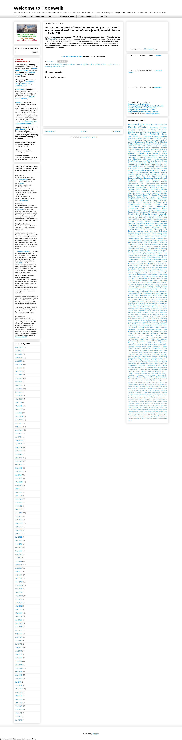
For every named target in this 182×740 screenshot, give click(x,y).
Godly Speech (161, 186)
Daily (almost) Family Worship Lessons (143, 112)
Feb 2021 (18, 575)
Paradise (131, 375)
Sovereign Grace (160, 153)
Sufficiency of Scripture (136, 341)
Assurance (156, 180)
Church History (156, 309)
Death (143, 199)
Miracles (154, 250)
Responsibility (146, 322)
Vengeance (156, 235)
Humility (158, 151)
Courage (131, 233)
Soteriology (149, 396)
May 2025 (18, 399)
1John (157, 170)
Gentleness (154, 369)
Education (142, 407)
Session (145, 324)
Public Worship (144, 148)
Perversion (145, 314)
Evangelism (143, 163)
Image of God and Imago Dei (155, 265)
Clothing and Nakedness (159, 381)
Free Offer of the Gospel (151, 293)
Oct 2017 (18, 713)
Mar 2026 (18, 365)
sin (131, 420)
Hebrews (154, 140)
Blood (129, 381)
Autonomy (141, 401)
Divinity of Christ (142, 174)
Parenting (150, 161)
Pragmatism (138, 392)
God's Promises (147, 229)
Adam (165, 261)
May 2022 (19, 523)
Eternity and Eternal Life (154, 257)
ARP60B (24, 84)
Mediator (131, 267)
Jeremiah (163, 333)
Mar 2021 (18, 571)
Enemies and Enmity (158, 216)
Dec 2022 (18, 499)
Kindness (131, 371)
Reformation (149, 225)
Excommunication (151, 278)
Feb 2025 (18, 409)
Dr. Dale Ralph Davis (135, 352)
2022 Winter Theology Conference (141, 327)
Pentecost (153, 297)
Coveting (163, 271)
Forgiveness (162, 195)
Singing (148, 290)
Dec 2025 (18, 375)
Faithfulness (158, 220)
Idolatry (153, 169)
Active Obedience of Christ (157, 307)
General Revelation (143, 280)
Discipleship (150, 252)
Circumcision (151, 256)
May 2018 (19, 689)
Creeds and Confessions (137, 310)
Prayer (93, 64)
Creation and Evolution (144, 286)
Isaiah (139, 138)
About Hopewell (37, 16)
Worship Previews (134, 256)
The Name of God (149, 398)
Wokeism (152, 377)
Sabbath (135, 157)
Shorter (19, 103)
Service (134, 242)
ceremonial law (161, 238)
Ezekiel (130, 386)
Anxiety (138, 271)
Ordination (163, 231)
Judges (154, 218)
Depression (155, 318)
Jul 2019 (18, 641)
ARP (140, 399)
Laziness (145, 312)
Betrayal (157, 363)
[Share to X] (62, 61)
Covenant (163, 163)
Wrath (147, 165)
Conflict (164, 309)
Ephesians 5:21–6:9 (21, 337)
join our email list (27, 40)
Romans (141, 130)
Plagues (140, 375)
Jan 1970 (18, 720)
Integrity (164, 354)
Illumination (163, 386)
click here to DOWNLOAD (72, 56)
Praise (130, 305)
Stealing (139, 316)
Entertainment (157, 384)
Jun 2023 (18, 478)
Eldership (163, 193)
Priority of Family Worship (138, 104)
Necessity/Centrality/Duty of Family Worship (146, 106)
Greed (151, 352)
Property (164, 413)
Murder (143, 261)
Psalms (99, 64)
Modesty (131, 314)
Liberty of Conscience (158, 312)
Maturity (144, 390)
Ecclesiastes (148, 178)
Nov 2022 (18, 502)
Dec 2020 (19, 582)
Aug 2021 (18, 554)
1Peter (159, 212)
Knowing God (162, 356)
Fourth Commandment (150, 208)
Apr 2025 (18, 402)
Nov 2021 (18, 544)
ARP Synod (163, 362)
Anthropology (133, 318)
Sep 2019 (18, 634)
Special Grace (157, 396)
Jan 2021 (18, 578)
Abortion (131, 346)
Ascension (163, 327)
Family (164, 210)
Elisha (147, 407)
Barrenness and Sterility (153, 401)
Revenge (163, 288)
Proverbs (21, 209)
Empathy (152, 407)
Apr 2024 (18, 444)
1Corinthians (132, 169)
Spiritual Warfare (151, 254)
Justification (153, 155)
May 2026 (19, 358)
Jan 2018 (18, 703)
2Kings (140, 169)
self (129, 420)
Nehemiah (151, 390)
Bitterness (131, 329)
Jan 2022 (18, 537)
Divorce (152, 350)
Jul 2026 (18, 351)
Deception (138, 367)
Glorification (147, 159)
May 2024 (19, 440)
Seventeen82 (150, 375)
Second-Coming (134, 189)
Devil (151, 292)
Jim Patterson (152, 409)
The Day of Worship (159, 360)
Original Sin (132, 358)
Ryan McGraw (145, 360)
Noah (165, 411)
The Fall (148, 248)
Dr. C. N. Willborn (148, 367)
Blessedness (162, 199)
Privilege (130, 394)
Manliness (155, 411)
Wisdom (62, 67)
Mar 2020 (18, 613)
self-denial (135, 399)
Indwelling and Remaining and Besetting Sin (144, 303)
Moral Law (157, 178)
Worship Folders (147, 362)
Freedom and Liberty (136, 369)
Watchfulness (132, 418)
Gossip (141, 265)
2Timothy (145, 189)
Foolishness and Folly (135, 293)
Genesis (131, 130)
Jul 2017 (18, 716)
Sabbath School (23, 179)
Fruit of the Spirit (145, 250)
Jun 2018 (18, 685)
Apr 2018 (18, 692)
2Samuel (131, 153)
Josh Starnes (135, 411)
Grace (139, 151)
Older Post (116, 131)
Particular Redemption (141, 413)
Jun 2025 (18, 396)
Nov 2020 (19, 585)
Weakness (141, 326)
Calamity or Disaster (159, 346)
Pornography (154, 314)
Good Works (132, 195)
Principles (158, 413)
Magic (138, 371)
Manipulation (148, 411)
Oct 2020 (18, 589)
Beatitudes (163, 299)
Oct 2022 (18, 506)
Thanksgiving (136, 252)
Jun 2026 (18, 354)
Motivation (143, 373)
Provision (145, 337)
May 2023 (19, 482)
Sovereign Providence (110, 64)
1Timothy (163, 148)
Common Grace (132, 382)
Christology (148, 144)
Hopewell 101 (141, 167)
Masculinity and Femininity (140, 335)
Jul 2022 (18, 516)
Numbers (146, 140)
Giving (149, 218)
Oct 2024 (18, 423)
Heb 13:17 (19, 263)
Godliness (155, 310)
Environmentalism (160, 367)
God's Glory (144, 182)
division (164, 398)
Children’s (20, 89)
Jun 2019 (18, 644)
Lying (149, 288)
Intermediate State (134, 356)
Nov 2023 (18, 461)
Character (139, 403)
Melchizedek (156, 371)
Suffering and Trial (51, 67)
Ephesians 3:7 (20, 129)
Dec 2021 (18, 540)
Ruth (136, 267)
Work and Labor (150, 210)
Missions (140, 178)
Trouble (156, 398)
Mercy (155, 201)
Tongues (140, 377)
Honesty (139, 354)
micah (151, 206)
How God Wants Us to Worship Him (142, 108)
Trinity (139, 155)
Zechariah (155, 418)
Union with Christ (156, 150)
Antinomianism (133, 206)
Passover (138, 314)
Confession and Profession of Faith (155, 403)
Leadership (132, 274)
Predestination (133, 199)
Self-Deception (137, 324)
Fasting (135, 265)
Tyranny (146, 377)
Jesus (165, 388)
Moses (136, 373)
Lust (137, 274)
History (130, 312)
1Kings (152, 165)
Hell (165, 176)
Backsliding (138, 240)
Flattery (145, 352)
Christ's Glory (153, 163)
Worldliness (143, 212)
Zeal (157, 377)
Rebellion (131, 316)
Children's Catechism (136, 144)
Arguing (151, 379)
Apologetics (132, 263)
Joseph (154, 356)
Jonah (159, 273)
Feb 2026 (18, 368)
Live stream (141, 132)
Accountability (144, 379)
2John (157, 327)
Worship (142, 157)
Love (144, 161)
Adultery (131, 240)
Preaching (150, 167)
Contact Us (102, 16)
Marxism (160, 411)
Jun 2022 (18, 520)
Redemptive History (143, 282)
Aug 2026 (18, 347)
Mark (165, 151)
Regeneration (148, 151)
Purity (160, 297)
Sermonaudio (159, 124)
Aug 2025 (18, 389)
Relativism (141, 415)
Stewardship (162, 375)
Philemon (140, 358)
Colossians (140, 193)
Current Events (162, 405)
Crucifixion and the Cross (140, 350)
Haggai (138, 409)
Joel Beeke (159, 409)
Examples (158, 407)
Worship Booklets (139, 307)
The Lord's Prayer (144, 235)
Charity (158, 284)
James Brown (146, 356)
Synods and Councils (134, 398)
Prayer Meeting (161, 142)
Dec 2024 (19, 416)
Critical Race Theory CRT (154, 382)
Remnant (136, 305)
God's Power (71, 64)
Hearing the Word (136, 201)
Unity (143, 252)
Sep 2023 (18, 468)
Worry (137, 292)
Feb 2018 (18, 699)
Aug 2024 (19, 430)
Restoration (155, 322)
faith (52, 64)
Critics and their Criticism (150, 405)
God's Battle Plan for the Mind (149, 259)
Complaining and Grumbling (148, 269)
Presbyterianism (133, 337)
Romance (163, 242)
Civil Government (154, 176)
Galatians (131, 197)
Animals (154, 399)
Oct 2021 (18, 547)
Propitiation (156, 288)
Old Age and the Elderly (157, 373)
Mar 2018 (18, 696)
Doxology (135, 407)
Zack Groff (149, 418)
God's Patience (149, 273)
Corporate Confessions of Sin (149, 365)
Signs (152, 282)
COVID (153, 284)
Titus (144, 206)
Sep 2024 (18, 427)
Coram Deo (141, 382)
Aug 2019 (18, 637)
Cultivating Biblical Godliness (147, 227)
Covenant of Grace (139, 220)
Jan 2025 (18, 413)
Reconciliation (138, 225)
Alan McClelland (146, 399)
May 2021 (18, 565)
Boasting (141, 329)
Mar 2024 (18, 447)
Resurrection (162, 169)
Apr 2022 (18, 527)
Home (83, 131)
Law (138, 261)
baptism (131, 150)
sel (166, 418)
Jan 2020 (18, 620)
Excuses (164, 384)
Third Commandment (147, 238)
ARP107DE (30, 82)
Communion (140, 278)
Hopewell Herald (144, 153)
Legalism (148, 193)
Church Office (143, 237)
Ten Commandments (150, 184)
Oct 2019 (18, 630)
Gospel (157, 204)
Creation (150, 220)
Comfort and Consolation (150, 271)
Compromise (132, 365)
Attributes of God (160, 244)
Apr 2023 (18, 485)
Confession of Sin (144, 318)
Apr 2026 (18, 361)
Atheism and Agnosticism (147, 263)
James (130, 212)
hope (159, 210)
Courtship (138, 233)
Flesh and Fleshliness (138, 386)
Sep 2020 (18, 592)
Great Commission (150, 214)
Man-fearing (143, 274)
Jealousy (160, 388)
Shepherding (132, 244)
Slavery (140, 242)
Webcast (138, 418)
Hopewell (137, 312)
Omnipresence (161, 335)
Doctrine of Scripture (158, 174)
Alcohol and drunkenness (148, 299)
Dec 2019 (18, 623)
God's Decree (161, 286)
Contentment (133, 208)
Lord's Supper (143, 195)
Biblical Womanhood (160, 379)
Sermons (51, 16)
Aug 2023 (18, 471)
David (149, 310)
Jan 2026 (18, 371)
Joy (143, 176)
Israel (161, 240)
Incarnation (151, 199)
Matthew (152, 130)
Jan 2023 (18, 496)
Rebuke (155, 276)
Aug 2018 (18, 678)
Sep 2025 (18, 385)
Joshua (148, 201)
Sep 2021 (18, 551)
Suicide (164, 396)
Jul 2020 (18, 599)
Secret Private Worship (149, 394)
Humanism (144, 409)
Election (141, 165)
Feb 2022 (18, 534)
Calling (130, 246)
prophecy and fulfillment (147, 231)
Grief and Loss (153, 301)
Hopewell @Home (67, 16)
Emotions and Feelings (145, 384)
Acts (149, 132)
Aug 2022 (18, 513)
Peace (164, 208)
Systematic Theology (155, 417)
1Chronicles (152, 212)
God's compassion (152, 320)
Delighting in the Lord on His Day (141, 110)
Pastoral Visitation (161, 390)
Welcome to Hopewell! (38, 8)
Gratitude (137, 333)
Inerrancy (156, 354)
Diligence (138, 273)
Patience (163, 303)
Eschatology (132, 218)
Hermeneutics (158, 352)
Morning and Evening (141, 297)
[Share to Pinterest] (66, 61)
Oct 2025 (18, 382)
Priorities (164, 392)
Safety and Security (159, 339)
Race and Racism (144, 276)
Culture (130, 273)
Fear (145, 242)
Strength (156, 222)
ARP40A (18, 85)
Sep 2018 (18, 675)
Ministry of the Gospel (155, 274)
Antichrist (160, 399)
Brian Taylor (146, 346)
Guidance (151, 386)
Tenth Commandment (159, 290)
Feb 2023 (18, 492)
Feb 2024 (18, 451)
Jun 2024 (18, 437)
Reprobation (144, 339)
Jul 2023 (18, 475)
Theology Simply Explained (143, 134)
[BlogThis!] (60, 61)
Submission (140, 248)
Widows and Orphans (142, 284)
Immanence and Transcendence (137, 388)
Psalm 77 (53, 33)
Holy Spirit (159, 165)
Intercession (143, 288)
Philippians (155, 148)
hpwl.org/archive (152, 113)
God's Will (157, 246)
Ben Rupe (138, 309)
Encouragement (133, 301)
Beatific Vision (147, 240)
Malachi (141, 411)
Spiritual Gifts (142, 244)
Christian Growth (134, 214)
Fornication (132, 280)
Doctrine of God (161, 350)
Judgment (132, 155)
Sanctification (134, 136)
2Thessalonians (156, 248)
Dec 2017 (18, 706)
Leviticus (131, 151)
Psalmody (163, 314)
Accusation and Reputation (138, 363)
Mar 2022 (18, 530)
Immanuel (147, 354)
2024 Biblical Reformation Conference (152, 345)
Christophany (136, 381)
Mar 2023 (18, 489)
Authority (157, 203)
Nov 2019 (18, 627)
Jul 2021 (18, 558)
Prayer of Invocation (151, 358)
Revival (147, 222)
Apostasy (131, 309)
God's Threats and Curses (136, 320)
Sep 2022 (18, 509)
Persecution (132, 148)
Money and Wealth (158, 197)
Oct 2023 (18, 465)
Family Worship (60, 64)
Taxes (142, 398)
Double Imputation (160, 292)
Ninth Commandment (136, 254)
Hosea (157, 223)
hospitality (163, 377)
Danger (130, 407)
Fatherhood (162, 278)
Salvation (131, 203)
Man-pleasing (146, 371)
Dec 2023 (18, 458)
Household (163, 369)
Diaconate (147, 204)
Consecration (140, 223)
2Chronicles (131, 379)
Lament (138, 390)
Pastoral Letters (160, 182)
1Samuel (158, 161)
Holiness (145, 155)
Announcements (160, 159)
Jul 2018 (18, 682)
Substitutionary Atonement (148, 172)
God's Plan (144, 301)
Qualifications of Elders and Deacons (151, 187)
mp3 (17, 84)
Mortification (154, 189)
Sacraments (132, 178)
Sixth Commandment (146, 267)
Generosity (142, 218)
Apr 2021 (18, 568)
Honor (136, 295)
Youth (144, 256)
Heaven (131, 176)
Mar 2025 (18, 406)
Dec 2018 (18, 665)
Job (165, 220)
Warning (164, 417)
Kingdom (131, 187)
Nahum (21, 183)
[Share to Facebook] (64, 61)
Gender (147, 369)
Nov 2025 (18, 378)
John (149, 146)
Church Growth (146, 381)
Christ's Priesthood (135, 161)
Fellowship (163, 201)
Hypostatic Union (161, 252)
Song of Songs (23, 200)
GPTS (146, 386)
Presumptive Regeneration (152, 392)
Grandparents (132, 409)
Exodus (131, 132)
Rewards (156, 242)
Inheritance (154, 333)
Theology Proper (154, 261)
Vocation (150, 244)
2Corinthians (144, 180)
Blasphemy (146, 309)
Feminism (163, 318)
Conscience (137, 246)
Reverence (135, 360)
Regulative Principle (142, 150)
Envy (140, 331)
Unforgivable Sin (151, 341)
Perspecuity (151, 413)
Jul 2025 (18, 392)
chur (160, 398)
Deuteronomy (140, 142)
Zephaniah (163, 267)
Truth (156, 267)
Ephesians (146, 136)
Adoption (155, 193)
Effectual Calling (140, 257)
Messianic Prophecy (135, 210)
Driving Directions (86, 16)
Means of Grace (161, 167)
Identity (157, 386)
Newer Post (50, 131)
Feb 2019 (18, 658)
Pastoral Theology (135, 222)
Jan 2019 (18, 661)
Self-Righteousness (147, 305)
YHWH (143, 418)
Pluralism (131, 392)
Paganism (131, 413)
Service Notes (140, 396)
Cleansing (156, 240)
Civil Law (163, 363)
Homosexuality (133, 288)
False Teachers (147, 246)
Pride (138, 176)
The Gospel (153, 195)
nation (130, 399)
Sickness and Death (155, 324)
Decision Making (133, 384)
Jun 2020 (18, 603)
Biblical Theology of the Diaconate (141, 170)
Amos (164, 212)
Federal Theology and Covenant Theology (147, 185)
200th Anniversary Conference (156, 326)
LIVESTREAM (21, 16)
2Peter (137, 379)
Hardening (163, 301)
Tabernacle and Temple (151, 191)
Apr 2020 (18, 609)
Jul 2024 (18, 433)
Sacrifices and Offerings (136, 290)
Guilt (151, 280)
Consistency (131, 405)
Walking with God (134, 362)
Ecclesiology (132, 165)
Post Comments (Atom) (88, 137)
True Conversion (144, 203)
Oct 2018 (18, 672)
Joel (165, 204)
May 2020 (19, 606)
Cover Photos (139, 405)
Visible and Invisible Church (155, 316)
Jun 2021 (18, 561)
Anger (147, 292)
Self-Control (160, 394)
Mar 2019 (18, 654)
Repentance (157, 157)
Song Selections (149, 415)
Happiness (163, 293)
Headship (145, 333)
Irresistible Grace (153, 388)
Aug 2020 (19, 596)
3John (136, 299)
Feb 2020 (18, 616)
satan (156, 362)
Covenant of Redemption (150, 348)
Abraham (138, 346)
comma (161, 418)
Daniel (165, 382)
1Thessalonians (161, 206)
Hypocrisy (143, 295)
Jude (165, 273)
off (164, 418)
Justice (150, 242)
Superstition (132, 377)
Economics (155, 237)
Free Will (164, 407)
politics (142, 292)
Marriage (149, 157)
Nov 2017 (18, 710)
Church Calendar (134, 348)
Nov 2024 (19, 420)
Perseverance (133, 184)
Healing (130, 295)
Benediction (132, 269)
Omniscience (136, 322)
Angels (151, 363)
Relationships (137, 394)
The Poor (131, 292)
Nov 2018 (18, 668)
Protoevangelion (132, 415)
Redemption (146, 233)
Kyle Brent (131, 390)
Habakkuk (163, 310)
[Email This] (58, 61)
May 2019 (18, 647)
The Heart (163, 254)
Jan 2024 (18, 454)
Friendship (150, 223)
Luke (164, 134)
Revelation (150, 142)
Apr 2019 (18, 651)
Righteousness (157, 233)
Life (161, 269)
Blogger (96, 734)
